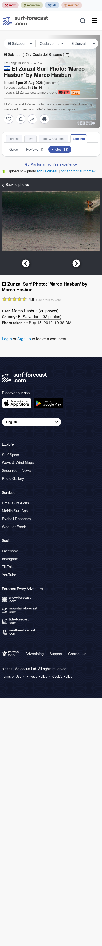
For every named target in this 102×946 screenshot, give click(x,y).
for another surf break (78, 171)
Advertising (35, 653)
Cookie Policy (62, 676)
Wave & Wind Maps (18, 462)
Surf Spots (10, 454)
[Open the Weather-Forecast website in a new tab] (71, 5)
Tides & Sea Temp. (53, 138)
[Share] (32, 119)
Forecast (14, 138)
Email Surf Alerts (15, 502)
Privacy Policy (36, 676)
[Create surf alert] (20, 119)
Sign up (24, 338)
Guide (13, 149)
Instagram (10, 558)
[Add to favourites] (8, 119)
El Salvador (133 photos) (39, 316)
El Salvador (16, 54)
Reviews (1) (34, 149)
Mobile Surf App (15, 510)
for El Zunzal (47, 171)
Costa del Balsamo (51, 54)
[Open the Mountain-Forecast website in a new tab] (32, 5)
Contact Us (77, 653)
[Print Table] (44, 119)
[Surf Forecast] (25, 20)
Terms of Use (11, 676)
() (35, 311)
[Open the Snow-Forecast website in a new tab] (10, 5)
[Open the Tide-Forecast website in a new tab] (52, 5)
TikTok (7, 566)
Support (56, 653)
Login (7, 338)
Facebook (10, 550)
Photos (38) (59, 149)
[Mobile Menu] (94, 20)
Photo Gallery (13, 478)
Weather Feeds (14, 526)
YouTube (9, 574)
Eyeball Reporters (16, 518)
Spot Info (79, 138)
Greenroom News (16, 470)
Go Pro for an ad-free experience (51, 164)
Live (30, 138)
